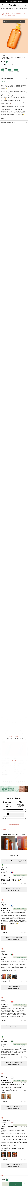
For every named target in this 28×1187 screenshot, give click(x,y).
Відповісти (4, 883)
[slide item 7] (14, 781)
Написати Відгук (14, 824)
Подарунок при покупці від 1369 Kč (14, 1)
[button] (14, 78)
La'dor (3, 55)
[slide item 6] (13, 781)
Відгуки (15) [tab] (5, 829)
